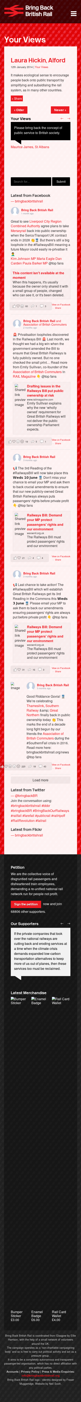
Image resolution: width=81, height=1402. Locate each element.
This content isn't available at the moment (38, 275)
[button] (31, 306)
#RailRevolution (23, 820)
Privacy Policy (30, 1371)
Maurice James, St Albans (30, 146)
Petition (18, 867)
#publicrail (42, 815)
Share (58, 307)
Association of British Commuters (37, 371)
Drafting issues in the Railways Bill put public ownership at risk (45, 391)
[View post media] (16, 687)
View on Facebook (61, 304)
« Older (19, 110)
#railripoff (58, 815)
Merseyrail (18, 230)
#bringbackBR (21, 810)
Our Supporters (24, 924)
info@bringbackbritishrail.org (41, 1375)
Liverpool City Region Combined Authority (36, 223)
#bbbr (46, 805)
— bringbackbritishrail (27, 201)
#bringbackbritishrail (26, 805)
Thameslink (35, 705)
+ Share (17, 98)
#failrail (41, 820)
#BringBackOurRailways (51, 810)
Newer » (60, 110)
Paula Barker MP (35, 263)
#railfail (16, 815)
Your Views (25, 39)
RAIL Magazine (24, 376)
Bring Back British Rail (29, 11)
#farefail (28, 815)
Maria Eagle (46, 258)
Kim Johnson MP (23, 258)
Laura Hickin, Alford (38, 60)
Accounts (12, 1371)
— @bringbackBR (24, 795)
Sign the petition (26, 904)
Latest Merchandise (29, 993)
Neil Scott (55, 1384)
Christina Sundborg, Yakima (31, 161)
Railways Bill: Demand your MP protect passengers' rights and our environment (45, 522)
